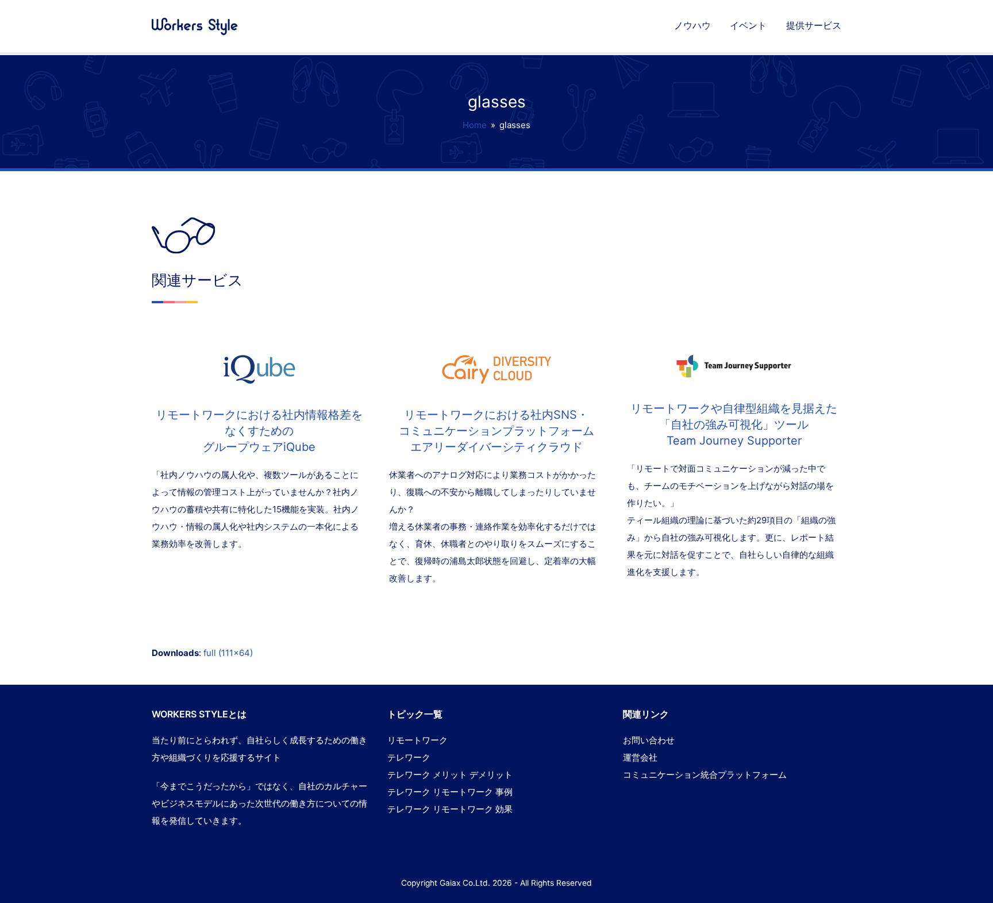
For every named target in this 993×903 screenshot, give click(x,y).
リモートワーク (417, 740)
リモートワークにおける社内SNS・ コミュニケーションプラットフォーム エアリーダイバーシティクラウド (496, 431)
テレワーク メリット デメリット (450, 774)
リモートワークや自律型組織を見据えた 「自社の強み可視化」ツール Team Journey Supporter (733, 424)
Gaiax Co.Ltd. (465, 882)
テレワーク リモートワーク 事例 (450, 791)
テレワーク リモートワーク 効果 (450, 809)
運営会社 (640, 757)
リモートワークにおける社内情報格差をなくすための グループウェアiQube (259, 431)
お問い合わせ (649, 740)
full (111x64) (228, 652)
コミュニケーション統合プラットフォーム (705, 774)
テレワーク (408, 757)
